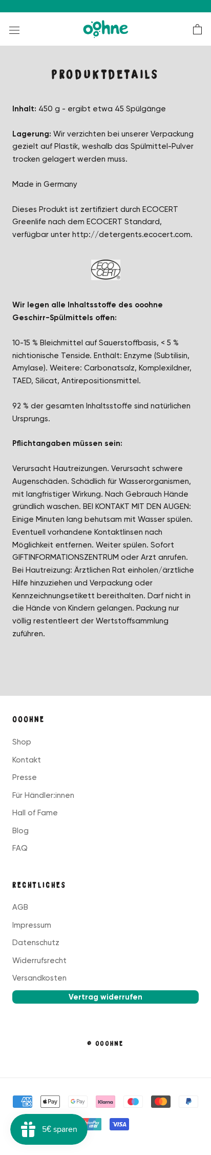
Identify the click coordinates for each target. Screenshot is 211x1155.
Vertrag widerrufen (105, 997)
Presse (24, 777)
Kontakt (26, 760)
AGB (20, 907)
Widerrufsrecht (39, 960)
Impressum (31, 925)
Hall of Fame (35, 812)
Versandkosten (39, 978)
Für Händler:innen (43, 795)
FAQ (20, 848)
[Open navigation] (14, 29)
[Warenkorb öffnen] (197, 29)
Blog (20, 830)
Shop (21, 742)
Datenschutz (35, 942)
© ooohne (106, 1043)
